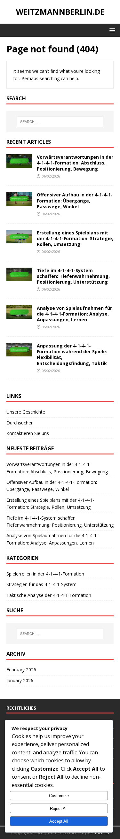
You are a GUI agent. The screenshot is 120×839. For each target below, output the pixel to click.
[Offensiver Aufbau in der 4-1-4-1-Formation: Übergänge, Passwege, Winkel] (19, 202)
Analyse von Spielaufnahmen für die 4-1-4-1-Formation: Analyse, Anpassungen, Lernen (74, 314)
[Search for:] (60, 121)
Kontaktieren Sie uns (27, 433)
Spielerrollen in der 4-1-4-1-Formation (45, 574)
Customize (59, 795)
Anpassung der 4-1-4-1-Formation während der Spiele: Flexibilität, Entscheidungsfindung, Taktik (72, 354)
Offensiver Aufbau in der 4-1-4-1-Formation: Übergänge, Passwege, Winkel (75, 200)
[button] (111, 29)
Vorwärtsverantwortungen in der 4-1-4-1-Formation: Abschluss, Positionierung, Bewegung (75, 163)
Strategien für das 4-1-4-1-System (41, 584)
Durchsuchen (20, 423)
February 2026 (21, 670)
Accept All (58, 821)
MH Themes (98, 832)
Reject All (59, 808)
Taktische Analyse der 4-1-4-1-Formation (48, 595)
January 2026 (19, 680)
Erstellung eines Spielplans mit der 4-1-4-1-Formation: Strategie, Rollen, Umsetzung (75, 238)
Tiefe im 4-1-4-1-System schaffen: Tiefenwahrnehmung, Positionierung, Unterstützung (73, 276)
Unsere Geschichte (25, 412)
